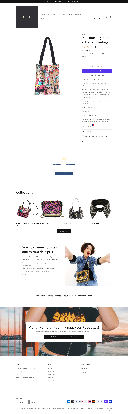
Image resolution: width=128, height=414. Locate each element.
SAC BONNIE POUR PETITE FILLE (27, 223)
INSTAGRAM (54, 336)
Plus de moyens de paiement (97, 75)
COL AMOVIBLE (93, 223)
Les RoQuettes (26, 408)
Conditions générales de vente (95, 410)
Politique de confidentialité (73, 408)
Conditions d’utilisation (86, 408)
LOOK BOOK (51, 375)
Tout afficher (64, 231)
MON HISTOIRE (52, 381)
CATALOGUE (51, 371)
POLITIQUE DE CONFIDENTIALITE (25, 378)
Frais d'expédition (86, 53)
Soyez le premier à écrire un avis (64, 173)
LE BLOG (50, 384)
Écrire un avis (100, 47)
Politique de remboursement (58, 408)
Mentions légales (108, 410)
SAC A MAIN (44, 223)
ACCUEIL (50, 368)
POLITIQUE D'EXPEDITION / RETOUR (26, 368)
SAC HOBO (68, 223)
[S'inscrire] (78, 301)
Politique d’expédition (99, 408)
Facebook (83, 372)
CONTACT (50, 378)
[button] (52, 15)
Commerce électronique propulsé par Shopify (40, 408)
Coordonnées (109, 408)
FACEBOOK (74, 336)
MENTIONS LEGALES (21, 371)
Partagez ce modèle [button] (89, 141)
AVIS (49, 387)
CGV (17, 375)
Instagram (83, 368)
